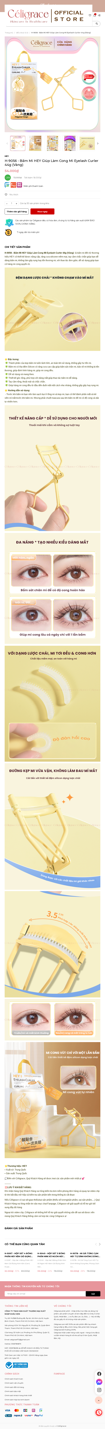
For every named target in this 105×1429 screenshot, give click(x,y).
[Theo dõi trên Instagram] (99, 1390)
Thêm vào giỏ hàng (17, 211)
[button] (97, 143)
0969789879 (16, 1344)
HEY (7, 156)
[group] (52, 84)
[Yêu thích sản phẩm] (90, 15)
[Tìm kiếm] (97, 24)
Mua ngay (42, 211)
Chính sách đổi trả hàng (14, 1387)
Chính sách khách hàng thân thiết (18, 1395)
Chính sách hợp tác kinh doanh (17, 1400)
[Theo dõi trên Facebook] (99, 1374)
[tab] (17, 247)
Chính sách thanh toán (14, 1379)
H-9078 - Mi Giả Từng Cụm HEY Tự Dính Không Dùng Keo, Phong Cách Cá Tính (84, 1255)
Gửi (93, 1294)
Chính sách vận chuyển (14, 1383)
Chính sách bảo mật (13, 1391)
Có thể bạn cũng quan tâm (25, 1244)
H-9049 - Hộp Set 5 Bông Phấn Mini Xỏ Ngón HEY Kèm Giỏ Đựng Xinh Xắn (51, 1255)
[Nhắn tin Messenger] (99, 1382)
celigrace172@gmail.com (20, 1340)
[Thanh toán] (24, 1412)
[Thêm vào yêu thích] (11, 194)
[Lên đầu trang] (98, 1400)
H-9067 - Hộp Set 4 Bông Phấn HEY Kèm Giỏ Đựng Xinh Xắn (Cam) (18, 1255)
